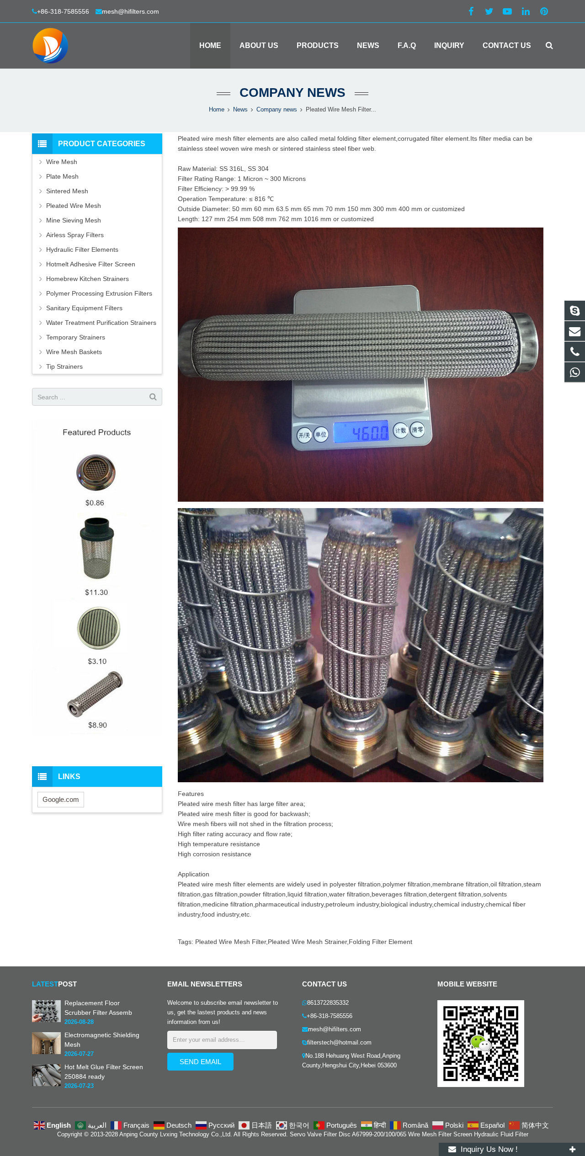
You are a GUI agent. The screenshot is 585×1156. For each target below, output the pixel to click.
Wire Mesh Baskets (74, 351)
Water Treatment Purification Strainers (101, 322)
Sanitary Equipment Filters (84, 308)
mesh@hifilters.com (130, 11)
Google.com (61, 799)
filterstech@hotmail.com (339, 1042)
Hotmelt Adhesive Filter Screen (90, 264)
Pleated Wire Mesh (73, 205)
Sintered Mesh (67, 191)
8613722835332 (328, 1003)
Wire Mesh (61, 161)
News (240, 109)
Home (216, 109)
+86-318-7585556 (64, 11)
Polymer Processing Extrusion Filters (99, 293)
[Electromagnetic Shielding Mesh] (46, 1052)
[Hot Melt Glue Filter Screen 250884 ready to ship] (46, 1084)
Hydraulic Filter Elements (82, 249)
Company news (292, 92)
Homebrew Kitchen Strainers (87, 278)
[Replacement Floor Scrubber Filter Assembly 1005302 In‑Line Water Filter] (46, 1020)
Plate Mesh (62, 176)
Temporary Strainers (75, 337)
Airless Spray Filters (75, 235)
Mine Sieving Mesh (73, 220)
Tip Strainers (64, 366)
